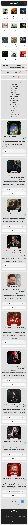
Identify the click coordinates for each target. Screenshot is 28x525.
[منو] (25, 3)
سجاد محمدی (14, 172)
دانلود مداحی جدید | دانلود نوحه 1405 (14, 82)
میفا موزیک (14, 519)
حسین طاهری (14, 439)
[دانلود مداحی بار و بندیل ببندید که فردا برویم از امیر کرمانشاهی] (14, 280)
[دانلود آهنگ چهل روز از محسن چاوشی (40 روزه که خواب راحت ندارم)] (14, 205)
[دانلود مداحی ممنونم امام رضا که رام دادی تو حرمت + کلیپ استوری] (14, 128)
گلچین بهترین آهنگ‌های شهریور (13, 72)
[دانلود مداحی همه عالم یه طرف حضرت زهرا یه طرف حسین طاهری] (14, 433)
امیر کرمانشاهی (14, 286)
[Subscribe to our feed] (11, 511)
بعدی (11, 505)
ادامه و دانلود (14, 155)
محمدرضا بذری (14, 248)
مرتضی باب (14, 476)
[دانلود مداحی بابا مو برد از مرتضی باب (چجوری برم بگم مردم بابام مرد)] (14, 470)
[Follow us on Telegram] (16, 511)
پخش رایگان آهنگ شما (13, 77)
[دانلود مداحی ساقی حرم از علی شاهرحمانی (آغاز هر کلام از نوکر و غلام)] (14, 396)
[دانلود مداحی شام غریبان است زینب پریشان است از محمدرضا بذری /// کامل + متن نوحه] (14, 242)
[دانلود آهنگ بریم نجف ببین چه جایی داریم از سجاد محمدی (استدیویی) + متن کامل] (14, 166)
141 (14, 505)
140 (18, 505)
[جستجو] (3, 3)
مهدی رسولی (14, 325)
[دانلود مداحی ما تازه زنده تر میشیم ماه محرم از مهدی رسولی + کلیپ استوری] (14, 319)
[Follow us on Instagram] (14, 511)
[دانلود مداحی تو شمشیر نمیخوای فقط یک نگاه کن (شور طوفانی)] (14, 357)
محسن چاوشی (14, 211)
